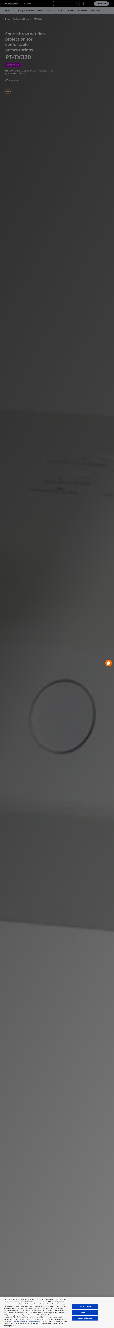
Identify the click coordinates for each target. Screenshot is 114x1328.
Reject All (84, 1312)
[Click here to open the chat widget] (108, 663)
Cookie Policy (19, 1321)
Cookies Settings (85, 1307)
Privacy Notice (33, 1321)
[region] (57, 1312)
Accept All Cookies (85, 1318)
